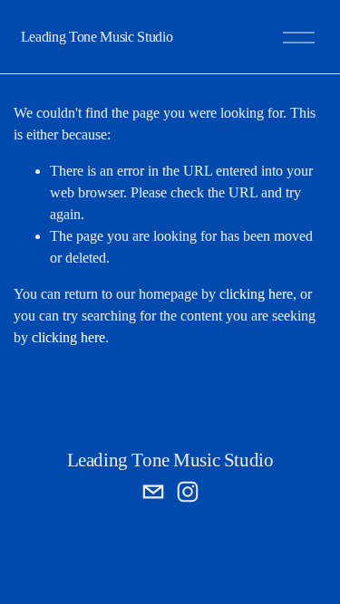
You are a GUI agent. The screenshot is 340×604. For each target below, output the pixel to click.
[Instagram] (188, 492)
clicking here (256, 294)
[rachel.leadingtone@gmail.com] (153, 492)
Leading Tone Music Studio (97, 36)
